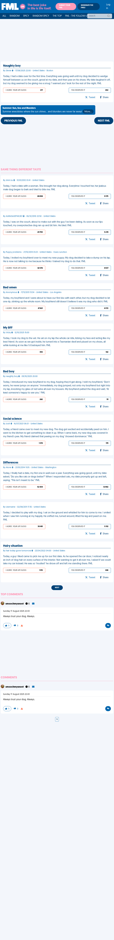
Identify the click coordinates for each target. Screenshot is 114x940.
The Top (57, 16)
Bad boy (8, 371)
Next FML (104, 121)
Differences (10, 462)
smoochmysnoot (14, 604)
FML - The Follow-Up (76, 16)
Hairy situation (13, 545)
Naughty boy (12, 65)
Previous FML (13, 121)
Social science (12, 418)
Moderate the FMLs (87, 6)
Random (15, 16)
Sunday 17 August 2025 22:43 (16, 611)
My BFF (7, 327)
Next (57, 588)
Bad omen (10, 287)
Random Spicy (41, 16)
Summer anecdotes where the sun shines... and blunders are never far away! (47, 110)
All (4, 16)
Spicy (26, 16)
